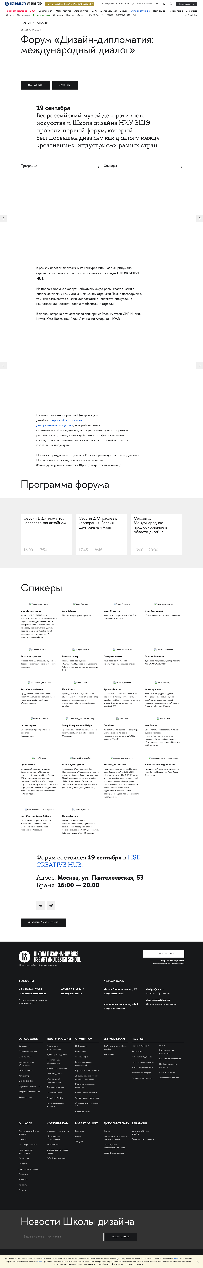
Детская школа (108, 11)
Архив (78, 1136)
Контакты (23, 1185)
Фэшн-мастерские (167, 1073)
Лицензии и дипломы (28, 1169)
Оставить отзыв (164, 954)
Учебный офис (81, 1057)
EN (157, 4)
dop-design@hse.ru (158, 1000)
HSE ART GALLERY (95, 15)
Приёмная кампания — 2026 (21, 11)
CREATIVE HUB (123, 15)
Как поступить (186, 3)
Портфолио (159, 11)
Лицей (123, 11)
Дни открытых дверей (142, 4)
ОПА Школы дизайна (56, 1158)
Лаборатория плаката (169, 1078)
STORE (110, 15)
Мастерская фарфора (141, 1073)
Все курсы (191, 11)
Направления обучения (29, 1092)
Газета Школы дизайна (114, 1153)
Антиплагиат (53, 1145)
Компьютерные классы (142, 1068)
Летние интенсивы (55, 1087)
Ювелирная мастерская (170, 1059)
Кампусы (23, 1164)
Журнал (80, 15)
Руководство (24, 1158)
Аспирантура (81, 11)
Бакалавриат (45, 11)
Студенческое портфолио (30, 1087)
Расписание (80, 1052)
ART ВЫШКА (191, 15)
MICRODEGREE (26, 1081)
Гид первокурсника (41, 15)
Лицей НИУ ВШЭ (55, 1098)
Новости (70, 15)
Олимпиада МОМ (55, 1074)
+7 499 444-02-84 (30, 989)
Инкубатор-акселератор (143, 1062)
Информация (81, 1046)
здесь (176, 1259)
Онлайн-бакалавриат (28, 1052)
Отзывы (22, 1190)
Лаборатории (175, 11)
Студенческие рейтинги (86, 1093)
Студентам (58, 15)
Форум (107, 1131)
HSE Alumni (109, 1055)
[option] (101, 366)
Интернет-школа (54, 1093)
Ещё (134, 15)
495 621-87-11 (73, 989)
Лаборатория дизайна (142, 1057)
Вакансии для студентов (143, 1139)
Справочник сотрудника (58, 1131)
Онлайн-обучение (140, 11)
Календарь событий (28, 1145)
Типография (137, 1052)
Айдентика (23, 1180)
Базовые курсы (25, 1097)
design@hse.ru (155, 989)
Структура (23, 1174)
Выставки (79, 1131)
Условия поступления (57, 1068)
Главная (26, 23)
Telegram (79, 1142)
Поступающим (23, 15)
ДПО (94, 11)
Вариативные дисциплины (87, 1071)
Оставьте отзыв (82, 1112)
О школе (10, 15)
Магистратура (63, 11)
